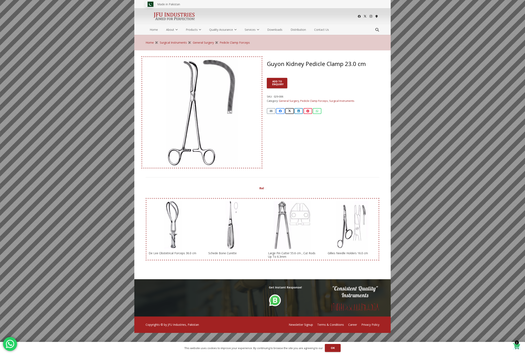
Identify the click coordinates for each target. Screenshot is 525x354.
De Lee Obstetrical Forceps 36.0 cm (172, 253)
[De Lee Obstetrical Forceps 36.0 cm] (173, 225)
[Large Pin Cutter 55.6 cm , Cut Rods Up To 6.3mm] (292, 225)
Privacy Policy (370, 325)
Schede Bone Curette (222, 253)
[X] (365, 16)
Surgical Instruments (173, 42)
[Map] (376, 16)
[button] (176, 30)
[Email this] (271, 111)
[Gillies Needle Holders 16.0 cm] (352, 225)
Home (150, 42)
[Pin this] (308, 111)
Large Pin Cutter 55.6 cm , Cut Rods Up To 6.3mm (291, 255)
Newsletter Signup (301, 325)
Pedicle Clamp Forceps (235, 42)
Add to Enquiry (278, 83)
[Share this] (280, 111)
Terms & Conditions (330, 325)
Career (352, 325)
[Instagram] (371, 16)
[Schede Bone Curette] (232, 225)
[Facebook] (359, 16)
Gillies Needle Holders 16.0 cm (348, 253)
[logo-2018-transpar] (174, 16)
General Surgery (203, 42)
